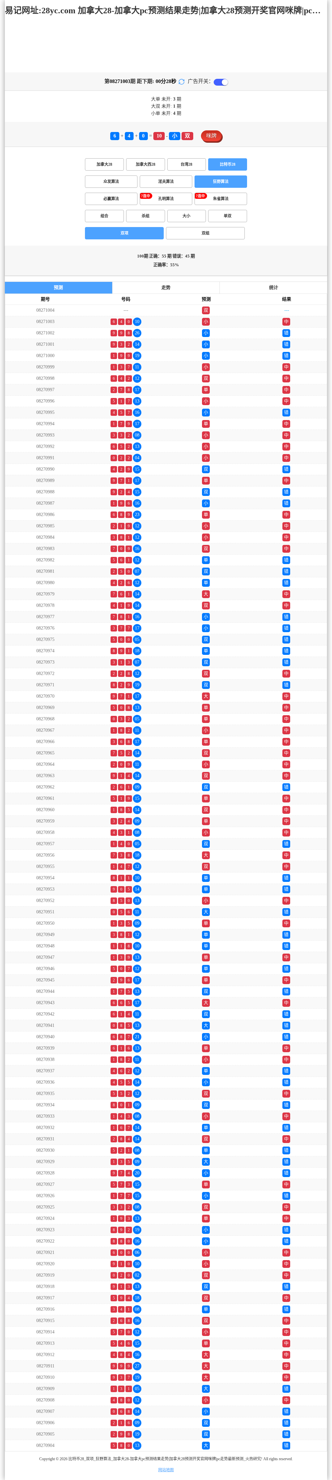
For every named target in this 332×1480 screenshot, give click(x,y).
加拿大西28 (145, 164)
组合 (104, 216)
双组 (205, 233)
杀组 (145, 216)
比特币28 (227, 164)
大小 (186, 216)
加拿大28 (104, 164)
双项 (124, 233)
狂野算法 (221, 181)
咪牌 (211, 135)
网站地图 (166, 1470)
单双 (227, 216)
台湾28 (186, 164)
